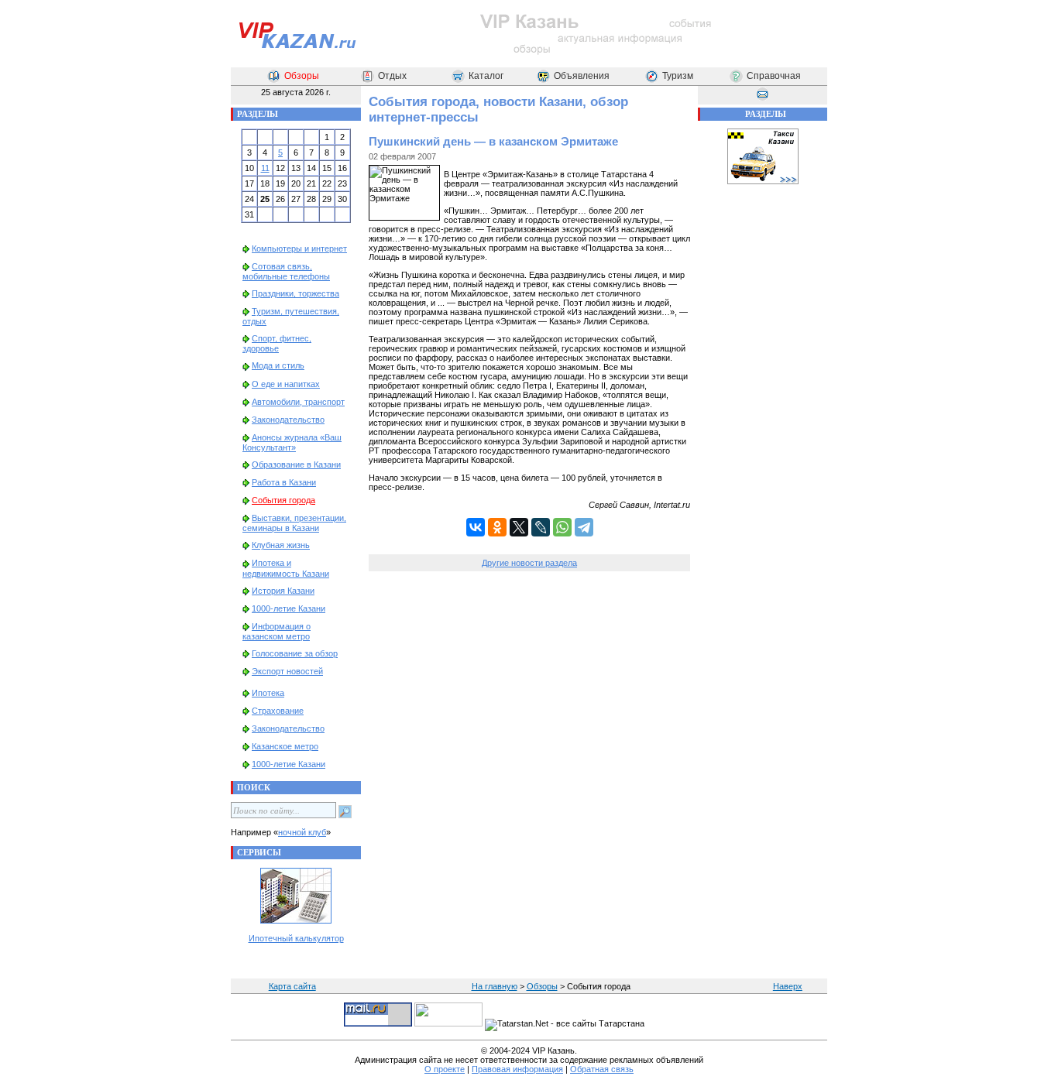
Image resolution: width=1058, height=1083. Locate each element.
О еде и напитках (286, 384)
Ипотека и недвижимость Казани (285, 567)
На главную (494, 986)
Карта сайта (292, 986)
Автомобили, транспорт (298, 401)
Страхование (278, 710)
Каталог (486, 75)
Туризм (677, 75)
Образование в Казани (296, 464)
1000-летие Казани (288, 608)
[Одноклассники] (497, 527)
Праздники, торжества (295, 293)
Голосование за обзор (295, 653)
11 (265, 168)
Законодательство (288, 419)
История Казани (283, 590)
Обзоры (301, 75)
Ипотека (268, 692)
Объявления (582, 75)
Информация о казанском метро (276, 631)
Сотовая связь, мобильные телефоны (286, 271)
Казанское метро (285, 746)
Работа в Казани (284, 482)
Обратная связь (602, 1069)
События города (283, 500)
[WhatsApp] (562, 527)
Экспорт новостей (287, 671)
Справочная (774, 75)
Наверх (787, 986)
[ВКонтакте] (475, 527)
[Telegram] (584, 527)
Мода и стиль (278, 365)
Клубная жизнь (281, 545)
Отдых (392, 75)
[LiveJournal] (540, 527)
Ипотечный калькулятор (296, 938)
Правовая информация (517, 1069)
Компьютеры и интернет (299, 248)
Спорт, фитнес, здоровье (276, 343)
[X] (519, 527)
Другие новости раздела (529, 562)
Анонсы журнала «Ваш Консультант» (292, 442)
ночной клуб (302, 832)
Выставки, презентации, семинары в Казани (294, 523)
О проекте (444, 1069)
